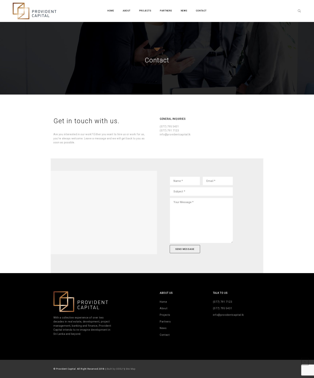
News (184, 10)
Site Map (131, 368)
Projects (145, 10)
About (126, 10)
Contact (201, 10)
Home (110, 10)
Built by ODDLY (115, 368)
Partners (166, 10)
